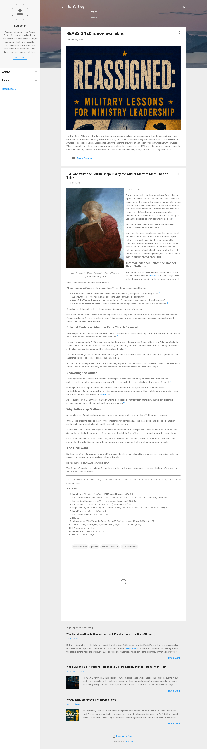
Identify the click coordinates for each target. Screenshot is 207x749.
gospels (94, 546)
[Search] (184, 7)
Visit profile (20, 58)
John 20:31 (104, 394)
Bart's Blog (76, 7)
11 (170, 382)
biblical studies (80, 546)
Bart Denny (20, 26)
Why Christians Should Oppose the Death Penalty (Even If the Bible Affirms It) (110, 634)
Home (94, 17)
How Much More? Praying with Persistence (91, 699)
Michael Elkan (129, 742)
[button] (179, 33)
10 (159, 366)
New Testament (129, 546)
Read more (174, 658)
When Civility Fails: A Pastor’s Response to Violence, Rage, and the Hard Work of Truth (116, 666)
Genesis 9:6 (131, 648)
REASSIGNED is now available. (95, 33)
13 (124, 403)
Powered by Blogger (125, 736)
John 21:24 (153, 276)
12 (81, 390)
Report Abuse (9, 89)
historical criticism (110, 546)
